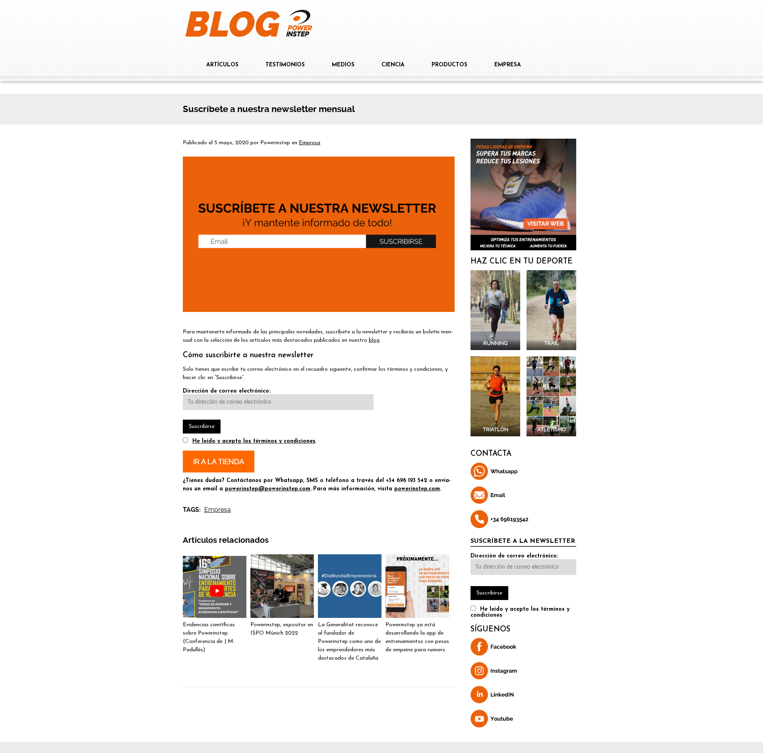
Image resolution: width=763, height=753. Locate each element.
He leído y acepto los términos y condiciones (254, 441)
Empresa (309, 143)
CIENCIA (393, 65)
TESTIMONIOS (285, 65)
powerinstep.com (417, 489)
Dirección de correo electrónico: (226, 391)
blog (374, 340)
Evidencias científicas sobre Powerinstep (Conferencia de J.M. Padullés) (209, 637)
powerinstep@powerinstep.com (267, 489)
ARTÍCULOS (222, 65)
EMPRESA (507, 65)
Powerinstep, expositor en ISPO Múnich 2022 (281, 629)
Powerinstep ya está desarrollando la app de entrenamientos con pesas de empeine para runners (417, 637)
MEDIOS (343, 65)
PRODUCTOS (449, 65)
